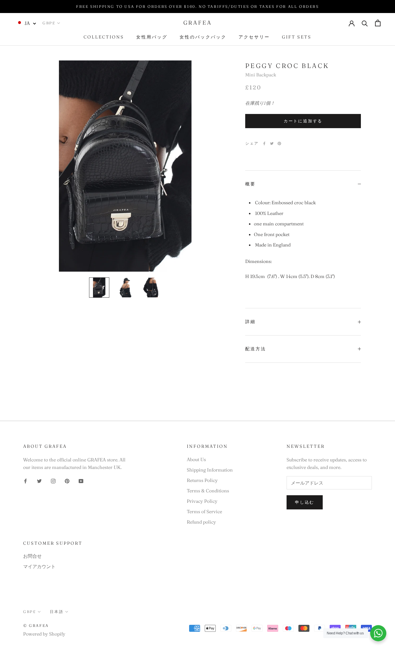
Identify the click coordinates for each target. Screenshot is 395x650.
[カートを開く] (378, 23)
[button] (26, 23)
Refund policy (201, 522)
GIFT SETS (296, 37)
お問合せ (32, 556)
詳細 (250, 321)
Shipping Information (210, 470)
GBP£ (49, 23)
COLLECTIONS (104, 37)
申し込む (304, 502)
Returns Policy (202, 480)
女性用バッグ (151, 37)
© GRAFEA (36, 625)
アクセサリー (254, 37)
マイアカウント (39, 566)
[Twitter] (272, 143)
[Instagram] (53, 480)
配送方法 (255, 348)
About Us (196, 459)
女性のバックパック (203, 37)
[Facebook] (264, 143)
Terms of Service (204, 511)
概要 (250, 184)
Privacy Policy (202, 501)
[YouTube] (81, 480)
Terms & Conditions (208, 491)
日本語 (56, 611)
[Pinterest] (279, 143)
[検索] (365, 23)
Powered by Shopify (44, 634)
